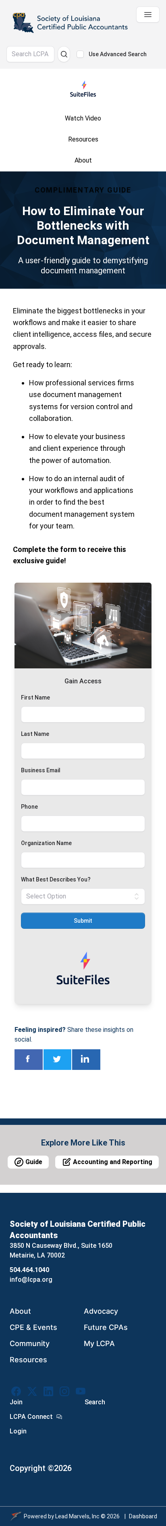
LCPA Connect (31, 1416)
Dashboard (143, 1516)
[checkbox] (80, 54)
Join (16, 1402)
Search (95, 1402)
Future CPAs (106, 1327)
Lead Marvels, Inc (77, 1516)
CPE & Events (33, 1327)
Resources (28, 1359)
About (20, 1311)
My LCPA (99, 1343)
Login (18, 1431)
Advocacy (101, 1311)
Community (30, 1343)
